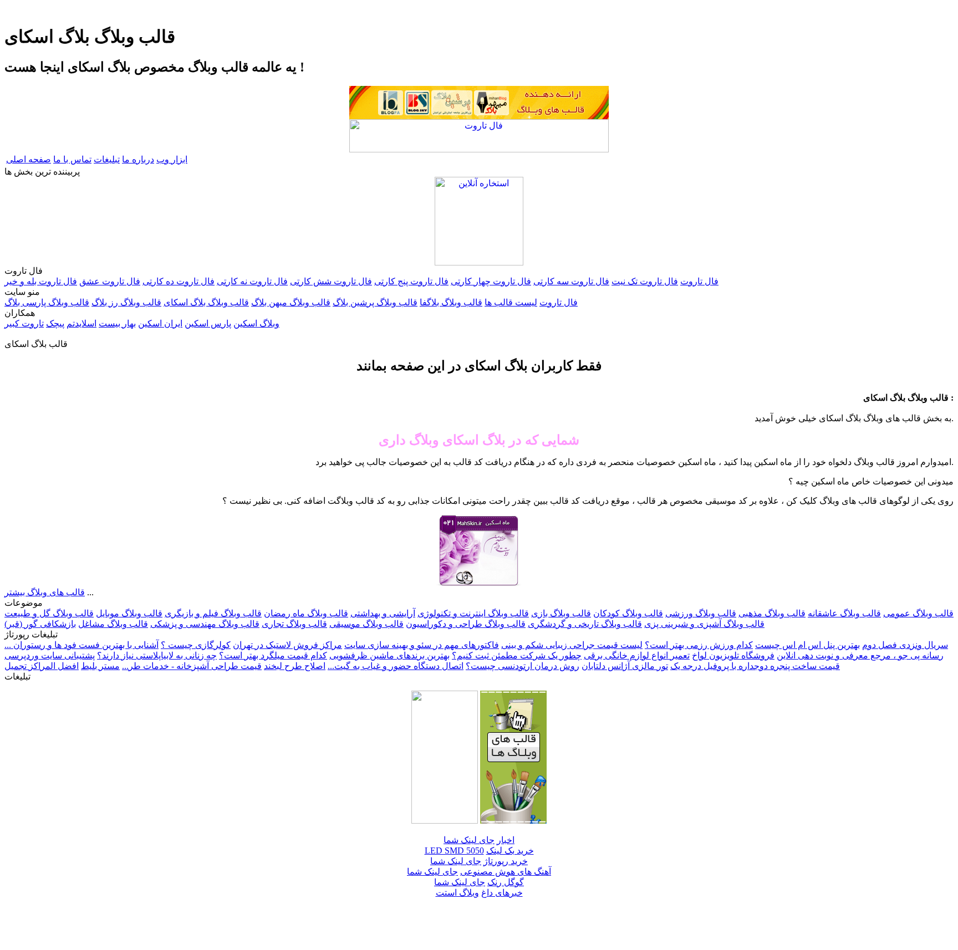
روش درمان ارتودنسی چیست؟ (522, 666)
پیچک (55, 323)
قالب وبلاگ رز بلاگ (126, 302)
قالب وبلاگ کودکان (628, 613)
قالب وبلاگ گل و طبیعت (49, 613)
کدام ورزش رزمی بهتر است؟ (699, 645)
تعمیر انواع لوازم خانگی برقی (637, 655)
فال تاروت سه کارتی (571, 281)
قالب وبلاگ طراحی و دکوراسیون (466, 624)
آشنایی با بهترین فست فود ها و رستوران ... (81, 645)
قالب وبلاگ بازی (561, 613)
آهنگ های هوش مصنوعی (505, 871)
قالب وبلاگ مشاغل (113, 624)
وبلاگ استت (457, 892)
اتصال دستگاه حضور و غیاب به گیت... (395, 666)
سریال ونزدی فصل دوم (905, 645)
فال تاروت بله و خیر (40, 281)
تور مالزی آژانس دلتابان (625, 666)
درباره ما (138, 159)
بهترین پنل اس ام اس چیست (807, 645)
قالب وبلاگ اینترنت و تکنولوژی (473, 613)
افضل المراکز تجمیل (41, 666)
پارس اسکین (208, 323)
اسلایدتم (81, 323)
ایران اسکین (160, 323)
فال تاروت (699, 281)
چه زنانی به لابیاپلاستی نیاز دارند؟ (157, 655)
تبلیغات (107, 159)
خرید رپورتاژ (505, 861)
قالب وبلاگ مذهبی (772, 613)
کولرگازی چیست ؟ (196, 645)
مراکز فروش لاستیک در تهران (287, 645)
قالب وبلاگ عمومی (918, 613)
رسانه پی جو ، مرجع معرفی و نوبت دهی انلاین (860, 655)
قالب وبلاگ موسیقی (366, 624)
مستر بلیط (100, 666)
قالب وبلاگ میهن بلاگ (290, 302)
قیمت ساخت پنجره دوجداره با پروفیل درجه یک (755, 666)
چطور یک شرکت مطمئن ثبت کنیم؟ (517, 655)
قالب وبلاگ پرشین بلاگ (375, 302)
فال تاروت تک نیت (645, 281)
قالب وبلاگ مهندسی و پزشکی (204, 624)
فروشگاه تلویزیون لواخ (733, 655)
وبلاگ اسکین (256, 323)
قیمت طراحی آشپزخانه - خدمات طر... (192, 666)
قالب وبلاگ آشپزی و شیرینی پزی (704, 624)
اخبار (505, 840)
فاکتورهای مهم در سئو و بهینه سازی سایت (421, 645)
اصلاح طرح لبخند (294, 666)
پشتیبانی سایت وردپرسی (49, 655)
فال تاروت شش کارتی (331, 281)
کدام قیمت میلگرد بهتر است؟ (273, 655)
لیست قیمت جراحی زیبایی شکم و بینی (572, 645)
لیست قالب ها (511, 302)
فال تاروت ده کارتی (178, 281)
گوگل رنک (505, 882)
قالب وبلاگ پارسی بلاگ (46, 302)
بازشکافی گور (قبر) (40, 624)
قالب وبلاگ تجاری (294, 624)
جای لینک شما (469, 840)
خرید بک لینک (510, 850)
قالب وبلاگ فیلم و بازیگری (213, 613)
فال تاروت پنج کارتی (411, 281)
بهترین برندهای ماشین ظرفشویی (389, 655)
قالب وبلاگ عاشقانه (844, 613)
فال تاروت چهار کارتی (491, 281)
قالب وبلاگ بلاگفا (451, 302)
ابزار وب (171, 159)
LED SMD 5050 (454, 850)
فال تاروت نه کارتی (252, 281)
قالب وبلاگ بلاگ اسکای (206, 302)
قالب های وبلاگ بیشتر (44, 592)
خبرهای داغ (502, 892)
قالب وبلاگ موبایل (129, 613)
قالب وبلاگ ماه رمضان (306, 613)
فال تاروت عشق (109, 281)
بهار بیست (117, 323)
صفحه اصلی (28, 159)
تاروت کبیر (24, 323)
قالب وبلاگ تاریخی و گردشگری (585, 624)
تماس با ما (72, 159)
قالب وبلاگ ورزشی (700, 613)
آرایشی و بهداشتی (382, 613)
